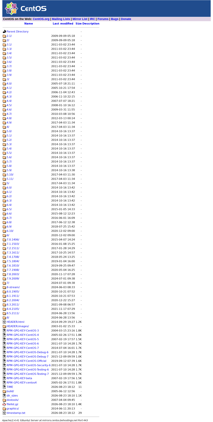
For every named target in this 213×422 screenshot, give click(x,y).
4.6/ (9, 109)
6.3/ (9, 200)
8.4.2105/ (13, 308)
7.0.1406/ (13, 239)
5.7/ (9, 161)
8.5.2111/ (13, 313)
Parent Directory (17, 31)
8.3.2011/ (13, 304)
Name (28, 23)
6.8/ (9, 222)
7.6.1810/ (13, 265)
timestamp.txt (16, 412)
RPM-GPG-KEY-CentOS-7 (23, 348)
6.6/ (9, 213)
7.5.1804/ (13, 261)
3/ (8, 79)
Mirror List (80, 19)
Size (79, 23)
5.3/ (9, 144)
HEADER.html (15, 322)
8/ (8, 317)
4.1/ (9, 88)
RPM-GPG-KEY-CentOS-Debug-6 (27, 352)
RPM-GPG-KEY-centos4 (22, 382)
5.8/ (9, 166)
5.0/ (9, 131)
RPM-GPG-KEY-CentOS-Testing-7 (28, 374)
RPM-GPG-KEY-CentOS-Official (26, 360)
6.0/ (9, 187)
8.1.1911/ (13, 296)
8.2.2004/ (13, 300)
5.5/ (9, 152)
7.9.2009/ (13, 278)
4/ (8, 126)
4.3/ (9, 96)
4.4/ (9, 100)
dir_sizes (12, 395)
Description (90, 23)
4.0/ (9, 83)
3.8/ (9, 70)
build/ (10, 391)
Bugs (114, 19)
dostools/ (12, 400)
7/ (8, 282)
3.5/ (9, 57)
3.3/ (9, 48)
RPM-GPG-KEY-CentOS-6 (23, 343)
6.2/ (9, 196)
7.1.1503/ (13, 244)
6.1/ (9, 192)
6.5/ (9, 209)
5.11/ (10, 178)
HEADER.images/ (18, 326)
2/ (8, 40)
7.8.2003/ (13, 274)
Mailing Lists (61, 19)
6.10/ (10, 230)
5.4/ (9, 148)
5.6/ (9, 157)
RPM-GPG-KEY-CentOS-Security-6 (29, 365)
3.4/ (9, 53)
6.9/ (9, 226)
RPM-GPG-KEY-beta (19, 378)
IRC (92, 19)
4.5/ (9, 105)
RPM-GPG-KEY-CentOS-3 (23, 330)
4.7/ (9, 114)
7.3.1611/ (13, 252)
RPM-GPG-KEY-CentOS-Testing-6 (28, 369)
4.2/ (9, 92)
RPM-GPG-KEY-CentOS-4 (23, 334)
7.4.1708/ (13, 256)
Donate (126, 19)
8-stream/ (13, 287)
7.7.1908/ (13, 270)
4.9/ (9, 122)
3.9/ (9, 74)
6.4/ (9, 204)
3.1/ (9, 44)
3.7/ (9, 66)
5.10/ (10, 174)
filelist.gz (12, 404)
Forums (103, 19)
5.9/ (9, 170)
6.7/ (9, 218)
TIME (10, 386)
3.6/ (9, 62)
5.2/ (9, 140)
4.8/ (9, 118)
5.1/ (9, 135)
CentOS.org (41, 19)
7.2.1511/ (13, 248)
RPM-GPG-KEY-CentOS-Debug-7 (27, 356)
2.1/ (9, 36)
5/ (8, 183)
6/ (8, 235)
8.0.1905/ (13, 291)
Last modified (63, 23)
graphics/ (13, 408)
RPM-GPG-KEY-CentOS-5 (23, 339)
